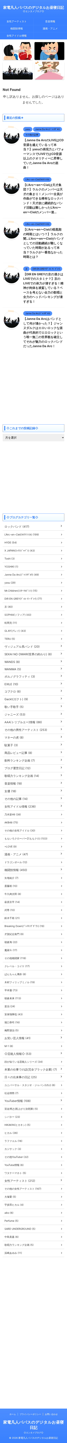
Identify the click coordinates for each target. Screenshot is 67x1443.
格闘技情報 (16, 28)
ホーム (12, 1414)
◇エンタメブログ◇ (33, 1432)
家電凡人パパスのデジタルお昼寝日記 (33, 7)
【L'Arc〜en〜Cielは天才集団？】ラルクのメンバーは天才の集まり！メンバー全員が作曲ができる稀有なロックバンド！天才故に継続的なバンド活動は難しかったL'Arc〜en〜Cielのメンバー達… (43, 198)
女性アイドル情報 (17, 35)
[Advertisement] (33, 389)
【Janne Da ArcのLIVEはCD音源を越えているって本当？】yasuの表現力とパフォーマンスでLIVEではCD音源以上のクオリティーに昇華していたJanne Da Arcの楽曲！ (43, 153)
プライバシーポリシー (30, 1414)
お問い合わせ (51, 1414)
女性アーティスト (17, 21)
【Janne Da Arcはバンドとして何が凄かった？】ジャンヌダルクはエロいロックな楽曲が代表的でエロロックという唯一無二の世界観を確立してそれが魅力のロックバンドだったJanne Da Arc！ (43, 332)
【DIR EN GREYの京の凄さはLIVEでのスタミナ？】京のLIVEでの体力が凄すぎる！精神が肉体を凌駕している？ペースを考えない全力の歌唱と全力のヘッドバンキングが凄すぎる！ (43, 287)
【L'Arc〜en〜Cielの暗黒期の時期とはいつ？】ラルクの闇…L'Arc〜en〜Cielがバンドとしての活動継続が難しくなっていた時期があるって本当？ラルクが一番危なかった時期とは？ (43, 243)
